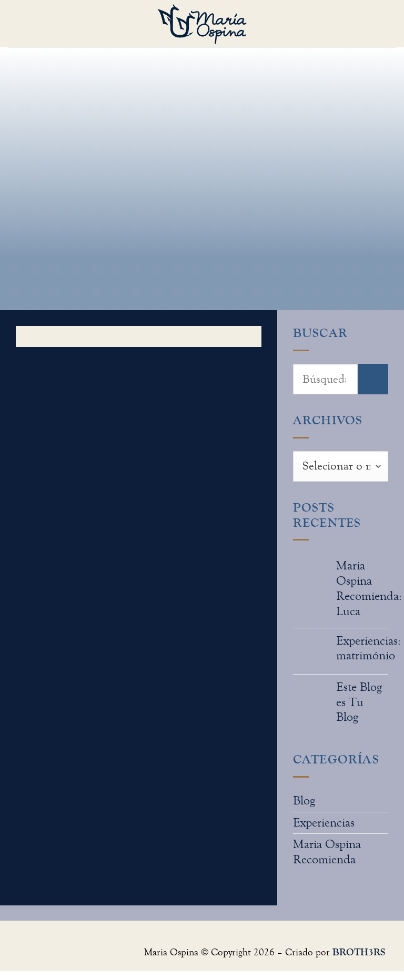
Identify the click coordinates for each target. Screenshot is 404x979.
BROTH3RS (358, 952)
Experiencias (324, 822)
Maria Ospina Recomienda (327, 851)
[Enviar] (373, 379)
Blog (304, 800)
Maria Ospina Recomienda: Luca (369, 588)
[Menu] (17, 23)
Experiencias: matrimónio (368, 648)
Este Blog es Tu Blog (359, 702)
